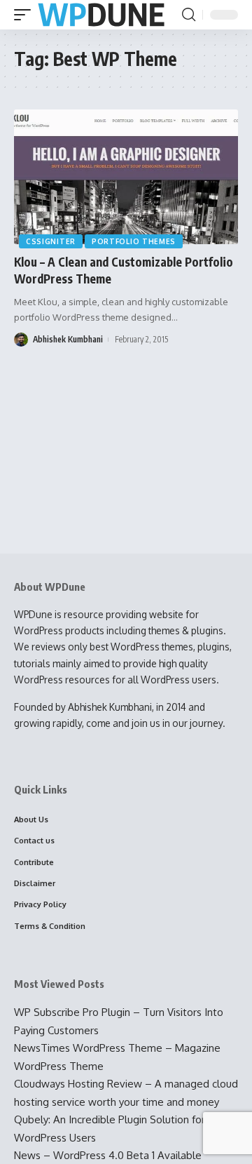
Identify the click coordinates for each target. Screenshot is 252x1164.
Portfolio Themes (134, 241)
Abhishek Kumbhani (68, 339)
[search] (188, 15)
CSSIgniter (51, 241)
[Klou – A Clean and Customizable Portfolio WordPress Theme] (126, 176)
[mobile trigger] (26, 15)
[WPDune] (101, 15)
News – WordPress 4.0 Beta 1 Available (108, 1155)
